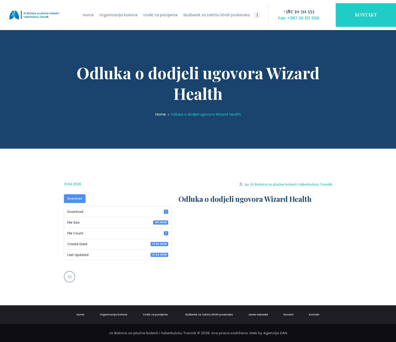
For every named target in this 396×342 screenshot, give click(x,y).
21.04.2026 (72, 184)
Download (74, 198)
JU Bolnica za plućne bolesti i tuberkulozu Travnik (291, 184)
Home (160, 114)
